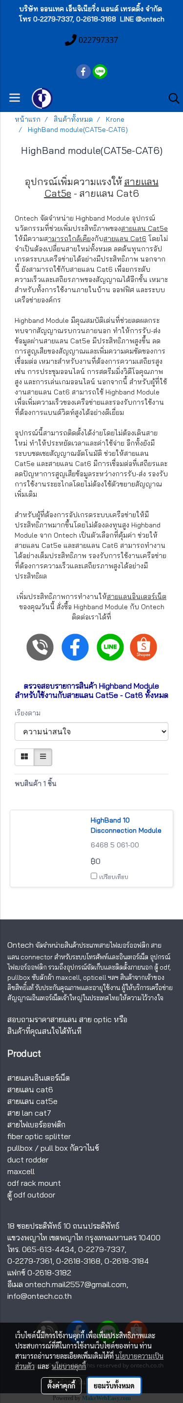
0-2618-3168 (78, 1261)
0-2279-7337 (101, 1249)
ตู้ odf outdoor (31, 1194)
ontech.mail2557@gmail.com (75, 1284)
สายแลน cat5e (32, 1101)
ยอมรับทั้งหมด (114, 1385)
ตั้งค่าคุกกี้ (61, 1385)
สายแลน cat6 (30, 1089)
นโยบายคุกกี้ (69, 1366)
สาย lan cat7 (29, 1113)
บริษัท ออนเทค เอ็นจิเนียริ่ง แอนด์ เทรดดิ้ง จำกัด (90, 8)
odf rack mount (34, 1183)
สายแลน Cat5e (144, 228)
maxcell (21, 1171)
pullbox (20, 1148)
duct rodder (27, 1159)
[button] (171, 98)
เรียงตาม (30, 713)
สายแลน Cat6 (124, 238)
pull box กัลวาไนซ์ (70, 1148)
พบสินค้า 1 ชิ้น (36, 783)
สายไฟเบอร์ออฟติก (36, 1124)
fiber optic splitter (39, 1136)
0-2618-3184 (126, 1261)
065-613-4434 (48, 1249)
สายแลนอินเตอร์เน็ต (136, 596)
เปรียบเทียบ (113, 876)
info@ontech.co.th (39, 1296)
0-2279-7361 (29, 1261)
